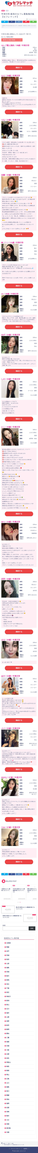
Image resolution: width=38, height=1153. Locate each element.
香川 (7, 1091)
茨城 (7, 971)
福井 (7, 1013)
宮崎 (7, 1124)
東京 (7, 992)
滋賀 (7, 1041)
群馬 (7, 980)
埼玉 (7, 984)
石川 (7, 1009)
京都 (7, 1046)
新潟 (7, 1000)
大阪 (7, 1050)
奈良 (7, 1058)
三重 (7, 1037)
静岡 (7, 1029)
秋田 (7, 959)
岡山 (7, 1074)
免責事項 (25, 1148)
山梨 (7, 1017)
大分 (7, 1120)
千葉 (7, 988)
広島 (7, 1078)
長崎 (7, 1111)
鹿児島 (8, 1128)
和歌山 (8, 1062)
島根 (7, 1070)
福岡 (7, 1103)
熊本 (7, 1115)
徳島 (7, 1087)
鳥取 (7, 1066)
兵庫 (7, 1054)
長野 (7, 1021)
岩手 (7, 951)
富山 (7, 1004)
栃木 (7, 976)
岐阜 (3, 10)
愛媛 (7, 1095)
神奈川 (8, 996)
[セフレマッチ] (19, 5)
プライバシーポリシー (15, 1148)
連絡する (19, 67)
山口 (7, 1083)
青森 (7, 947)
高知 (7, 1099)
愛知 (7, 1033)
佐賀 (7, 1107)
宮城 (7, 955)
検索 (4, 925)
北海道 (8, 943)
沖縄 (7, 1132)
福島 (7, 967)
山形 (7, 963)
